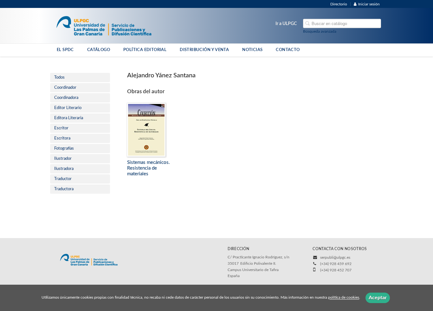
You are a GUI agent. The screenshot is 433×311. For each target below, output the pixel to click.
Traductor (63, 179)
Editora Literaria (68, 118)
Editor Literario (67, 108)
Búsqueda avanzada (319, 31)
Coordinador (65, 88)
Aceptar (378, 297)
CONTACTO (288, 50)
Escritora (62, 138)
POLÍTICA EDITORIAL (144, 50)
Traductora (64, 189)
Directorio (338, 4)
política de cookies (343, 298)
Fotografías (64, 148)
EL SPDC (65, 50)
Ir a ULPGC (286, 24)
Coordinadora (66, 98)
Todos (59, 77)
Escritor (61, 128)
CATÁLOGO (98, 50)
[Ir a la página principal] (103, 25)
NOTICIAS (252, 50)
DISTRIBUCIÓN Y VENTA (204, 50)
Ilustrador (63, 159)
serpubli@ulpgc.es (335, 257)
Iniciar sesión (369, 4)
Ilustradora (64, 169)
